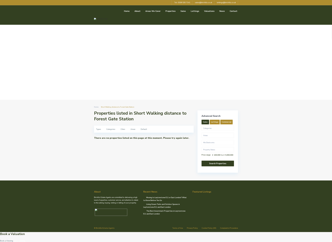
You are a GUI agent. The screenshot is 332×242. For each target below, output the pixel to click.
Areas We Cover (153, 11)
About (137, 11)
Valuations (209, 11)
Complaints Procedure (229, 228)
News (222, 11)
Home (127, 11)
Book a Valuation (12, 234)
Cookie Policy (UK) (209, 228)
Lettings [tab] (214, 122)
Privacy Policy (192, 228)
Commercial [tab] (226, 122)
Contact (233, 11)
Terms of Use (177, 228)
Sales (183, 11)
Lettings (195, 11)
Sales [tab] (205, 122)
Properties (170, 11)
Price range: (206, 155)
